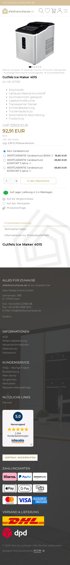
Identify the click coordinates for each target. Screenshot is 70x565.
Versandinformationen (15, 344)
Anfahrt (6, 316)
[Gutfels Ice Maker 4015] (35, 43)
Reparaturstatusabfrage (16, 387)
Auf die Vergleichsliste (19, 198)
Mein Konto (9, 375)
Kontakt (7, 402)
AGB (5, 336)
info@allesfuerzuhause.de (26, 310)
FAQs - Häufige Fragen (16, 367)
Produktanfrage (16, 207)
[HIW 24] (37, 550)
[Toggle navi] (65, 10)
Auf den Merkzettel (18, 203)
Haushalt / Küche (32, 70)
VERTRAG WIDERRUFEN (20, 457)
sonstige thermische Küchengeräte (24, 73)
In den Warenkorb (38, 180)
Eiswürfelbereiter (56, 73)
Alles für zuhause (11, 70)
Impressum (9, 352)
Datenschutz (10, 348)
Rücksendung (10, 371)
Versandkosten (26, 143)
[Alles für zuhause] (18, 10)
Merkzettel (8, 383)
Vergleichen (9, 379)
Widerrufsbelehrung (14, 340)
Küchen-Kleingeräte (55, 70)
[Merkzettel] (47, 10)
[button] (30, 67)
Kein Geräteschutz (18, 151)
